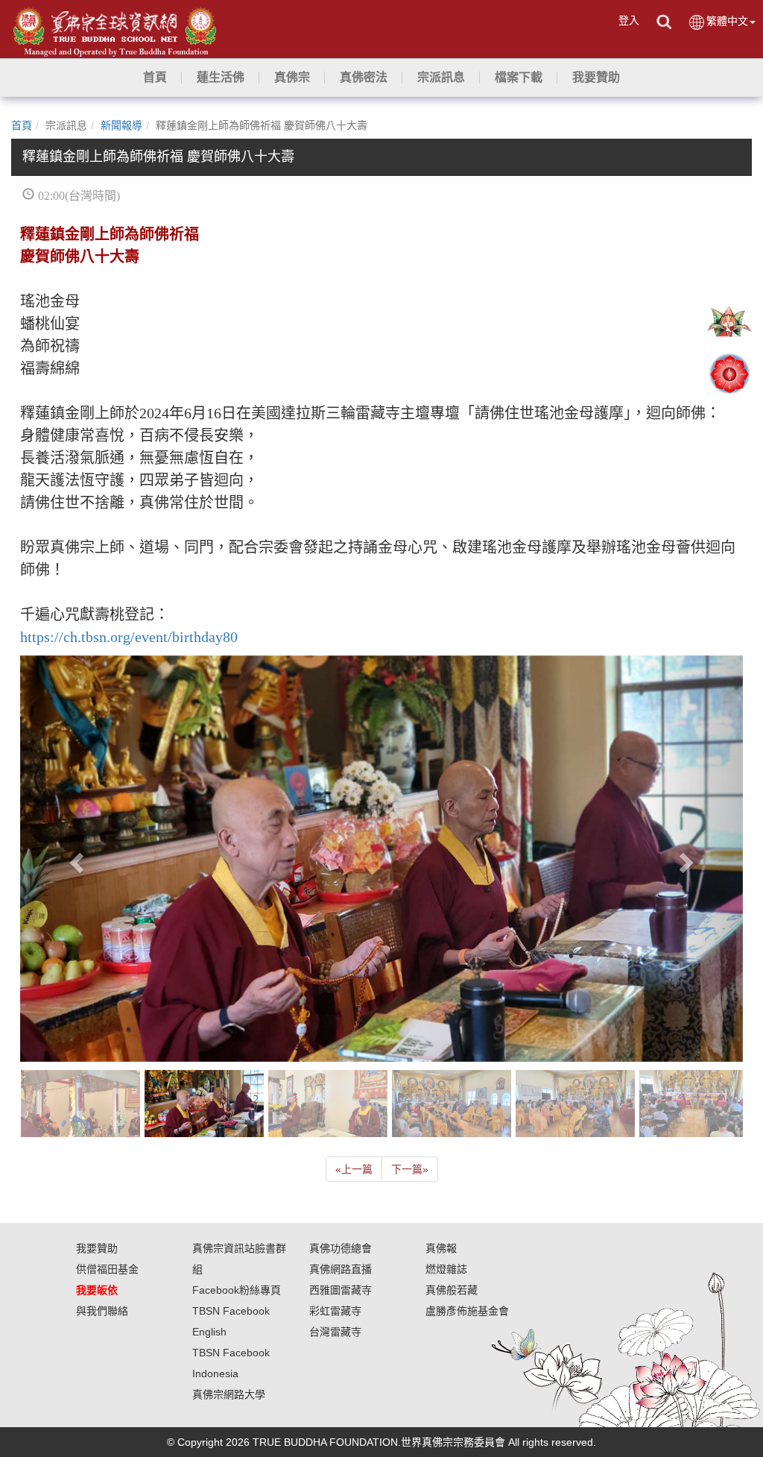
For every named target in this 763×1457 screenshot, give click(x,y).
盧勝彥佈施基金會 (467, 1311)
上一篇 (354, 1169)
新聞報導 (121, 125)
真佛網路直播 (340, 1269)
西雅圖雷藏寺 (340, 1290)
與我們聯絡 (102, 1311)
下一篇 (409, 1169)
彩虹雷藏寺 (335, 1311)
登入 (628, 20)
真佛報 (441, 1248)
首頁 (21, 125)
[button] (220, 77)
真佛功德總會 (340, 1248)
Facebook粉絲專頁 (236, 1290)
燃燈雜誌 (446, 1269)
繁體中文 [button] (727, 21)
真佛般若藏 (451, 1290)
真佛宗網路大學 (228, 1394)
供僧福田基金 (107, 1269)
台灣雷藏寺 (335, 1332)
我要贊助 (97, 1248)
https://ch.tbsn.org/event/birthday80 (129, 637)
